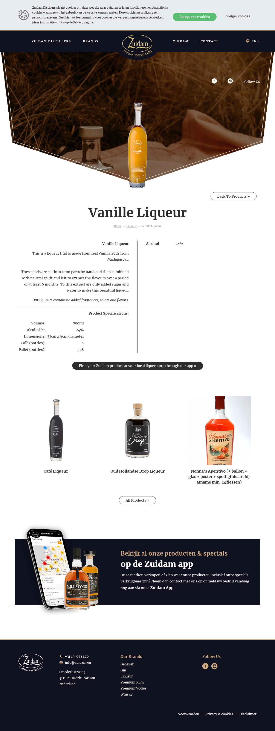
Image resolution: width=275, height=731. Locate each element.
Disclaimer (248, 714)
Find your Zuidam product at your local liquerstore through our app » (137, 366)
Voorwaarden (188, 714)
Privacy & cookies (219, 714)
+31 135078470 (77, 656)
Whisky (127, 694)
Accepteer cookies (194, 17)
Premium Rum (132, 682)
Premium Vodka (133, 688)
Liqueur (131, 226)
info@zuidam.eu (78, 662)
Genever (127, 664)
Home (118, 226)
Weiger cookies (238, 16)
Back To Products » (233, 196)
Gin (123, 670)
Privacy (78, 22)
